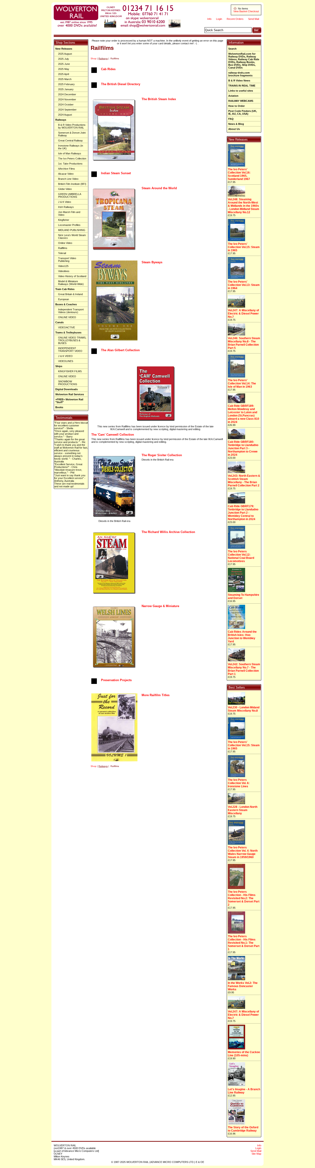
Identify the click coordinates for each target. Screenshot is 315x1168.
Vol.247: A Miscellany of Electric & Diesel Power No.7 (243, 313)
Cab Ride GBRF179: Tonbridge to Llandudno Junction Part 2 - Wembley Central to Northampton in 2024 (243, 513)
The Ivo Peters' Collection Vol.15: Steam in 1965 (244, 247)
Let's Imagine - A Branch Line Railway (244, 1091)
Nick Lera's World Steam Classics (72, 236)
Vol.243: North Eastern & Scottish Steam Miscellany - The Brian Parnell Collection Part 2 (244, 480)
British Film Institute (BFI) (72, 184)
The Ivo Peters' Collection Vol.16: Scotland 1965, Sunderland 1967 (239, 174)
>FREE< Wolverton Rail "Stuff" (69, 401)
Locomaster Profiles (69, 225)
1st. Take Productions (70, 163)
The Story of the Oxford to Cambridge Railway (243, 1129)
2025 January (66, 89)
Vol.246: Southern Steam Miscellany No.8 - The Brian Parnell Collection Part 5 (244, 343)
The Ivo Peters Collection (72, 158)
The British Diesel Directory (120, 84)
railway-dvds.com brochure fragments (240, 74)
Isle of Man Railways (69, 153)
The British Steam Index (159, 99)
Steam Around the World (159, 188)
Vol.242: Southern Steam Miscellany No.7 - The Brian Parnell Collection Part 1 (244, 669)
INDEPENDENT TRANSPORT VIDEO (70, 349)
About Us (234, 129)
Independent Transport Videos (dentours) (71, 311)
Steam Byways (152, 262)
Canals (59, 322)
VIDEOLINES (65, 361)
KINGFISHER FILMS (70, 371)
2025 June (64, 64)
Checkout (253, 11)
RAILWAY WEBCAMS (240, 100)
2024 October (66, 104)
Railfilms (62, 248)
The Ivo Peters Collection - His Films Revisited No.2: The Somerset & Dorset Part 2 (243, 898)
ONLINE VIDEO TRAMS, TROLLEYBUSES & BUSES (72, 340)
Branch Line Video (68, 178)
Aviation (233, 95)
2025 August (65, 53)
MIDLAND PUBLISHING (71, 230)
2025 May (63, 69)
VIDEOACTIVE (66, 327)
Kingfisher (63, 220)
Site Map (256, 1153)
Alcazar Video (66, 173)
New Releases (63, 48)
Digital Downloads (66, 389)
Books (59, 407)
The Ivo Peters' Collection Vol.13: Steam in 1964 (244, 285)
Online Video (65, 243)
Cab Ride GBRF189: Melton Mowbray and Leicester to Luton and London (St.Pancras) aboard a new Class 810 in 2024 (243, 414)
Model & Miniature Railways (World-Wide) (71, 282)
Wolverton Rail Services (69, 394)
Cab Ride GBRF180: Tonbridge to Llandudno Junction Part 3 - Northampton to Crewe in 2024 (243, 448)
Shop (93, 58)
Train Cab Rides (64, 289)
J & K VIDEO (65, 356)
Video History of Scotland (72, 276)
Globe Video (65, 189)
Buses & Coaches (66, 304)
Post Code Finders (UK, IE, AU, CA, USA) (242, 112)
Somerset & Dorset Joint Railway (72, 134)
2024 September (67, 109)
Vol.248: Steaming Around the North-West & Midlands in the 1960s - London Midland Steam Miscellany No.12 (243, 206)
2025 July (63, 58)
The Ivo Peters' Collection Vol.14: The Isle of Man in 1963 (242, 383)
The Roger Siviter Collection (162, 455)
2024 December (67, 94)
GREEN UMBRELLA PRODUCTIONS (69, 195)
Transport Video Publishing (67, 259)
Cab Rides (108, 69)
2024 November (67, 99)
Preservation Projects (116, 680)
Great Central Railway (70, 140)
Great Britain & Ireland (70, 294)
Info (209, 19)
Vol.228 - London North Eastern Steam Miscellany (242, 810)
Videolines (63, 271)
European (63, 299)
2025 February (66, 84)
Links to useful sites (240, 90)
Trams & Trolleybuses (68, 332)
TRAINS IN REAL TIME (241, 85)
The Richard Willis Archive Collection (168, 532)
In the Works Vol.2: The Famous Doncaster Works (243, 986)
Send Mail (253, 19)
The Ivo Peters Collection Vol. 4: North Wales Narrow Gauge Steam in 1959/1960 (243, 852)
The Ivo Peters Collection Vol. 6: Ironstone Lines (239, 783)
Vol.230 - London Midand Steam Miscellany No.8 (243, 709)
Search (232, 48)
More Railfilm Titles (155, 695)
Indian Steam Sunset (116, 173)
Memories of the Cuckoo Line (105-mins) (244, 1054)
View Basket (240, 11)
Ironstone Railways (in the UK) (70, 147)
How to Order (236, 106)
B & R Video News (239, 80)
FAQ (231, 118)
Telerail (62, 253)
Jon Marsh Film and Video (69, 213)
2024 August (65, 114)
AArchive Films (66, 168)
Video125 (63, 266)
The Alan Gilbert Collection (120, 350)
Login (219, 19)
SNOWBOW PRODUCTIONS (67, 383)
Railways (60, 119)
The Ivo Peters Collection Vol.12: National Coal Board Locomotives (241, 556)
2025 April (63, 74)
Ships (58, 366)
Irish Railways (66, 207)
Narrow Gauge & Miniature (160, 606)
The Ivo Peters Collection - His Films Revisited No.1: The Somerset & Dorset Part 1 (243, 943)
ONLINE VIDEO (67, 317)
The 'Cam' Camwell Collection (112, 434)
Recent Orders (235, 19)
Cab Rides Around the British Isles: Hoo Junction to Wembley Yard (242, 636)
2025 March (64, 79)
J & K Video (64, 202)
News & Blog (236, 124)
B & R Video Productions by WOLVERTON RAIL (72, 126)
